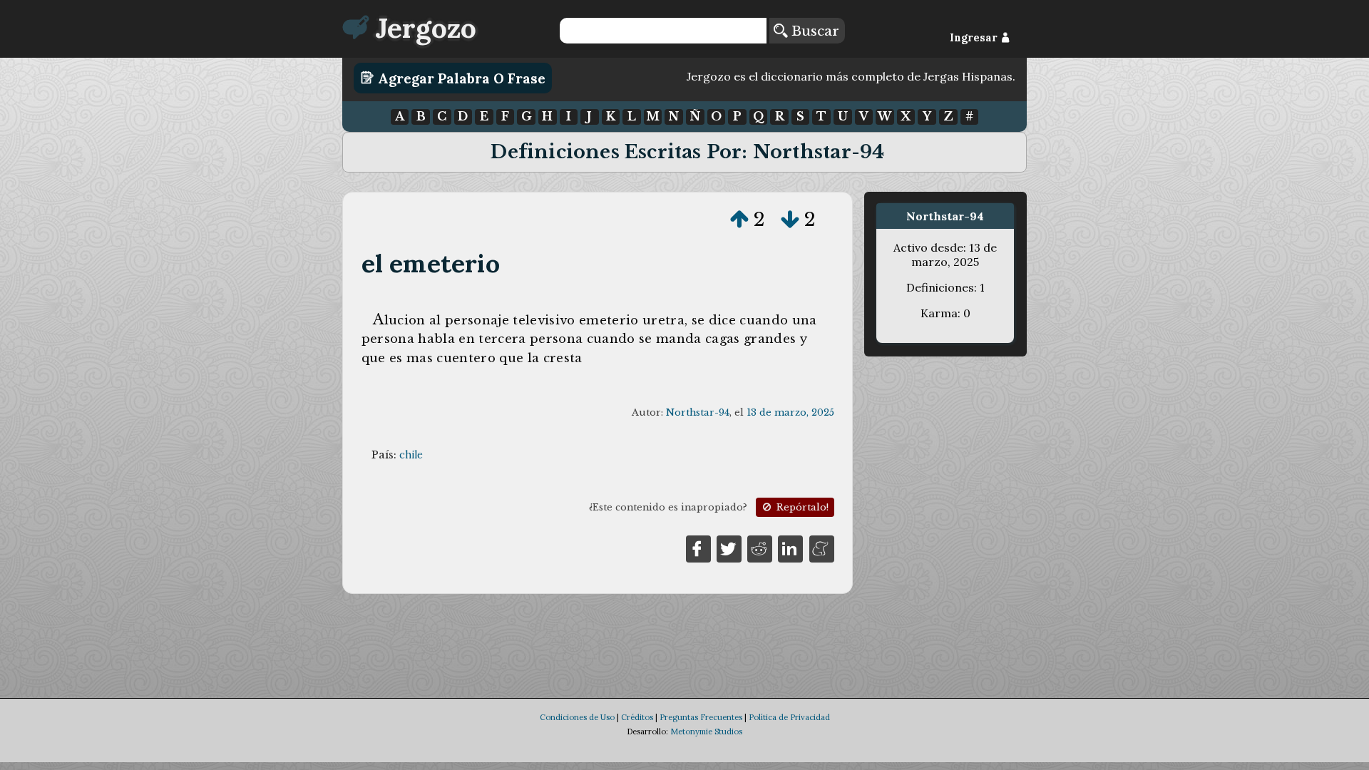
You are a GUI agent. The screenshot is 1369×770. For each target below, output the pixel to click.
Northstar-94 (697, 412)
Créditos (637, 717)
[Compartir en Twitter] (729, 547)
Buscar (813, 30)
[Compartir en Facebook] (698, 547)
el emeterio (431, 263)
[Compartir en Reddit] (759, 547)
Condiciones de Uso (577, 717)
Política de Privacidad (789, 717)
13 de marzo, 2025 (790, 412)
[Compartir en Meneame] (821, 547)
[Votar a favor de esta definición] (739, 219)
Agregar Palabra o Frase (459, 77)
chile (411, 454)
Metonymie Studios (706, 731)
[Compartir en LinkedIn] (790, 547)
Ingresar (975, 37)
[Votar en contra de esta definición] (790, 219)
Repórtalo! (801, 507)
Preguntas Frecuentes (701, 717)
